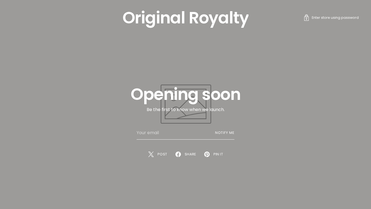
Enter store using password (335, 17)
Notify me (224, 132)
